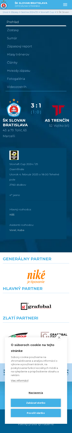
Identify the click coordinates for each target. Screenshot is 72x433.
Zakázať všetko (36, 402)
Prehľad (13, 22)
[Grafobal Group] (54, 336)
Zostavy (13, 30)
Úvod (5, 12)
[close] (59, 337)
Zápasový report (19, 46)
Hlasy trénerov (18, 54)
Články (12, 62)
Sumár (12, 38)
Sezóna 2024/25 (29, 12)
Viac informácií (19, 380)
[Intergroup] (18, 336)
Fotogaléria (16, 79)
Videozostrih (17, 87)
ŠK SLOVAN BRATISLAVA (31, 4)
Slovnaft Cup (47, 12)
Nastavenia (36, 392)
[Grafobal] (36, 306)
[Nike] (36, 276)
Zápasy (14, 12)
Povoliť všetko (36, 413)
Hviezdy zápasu (18, 70)
